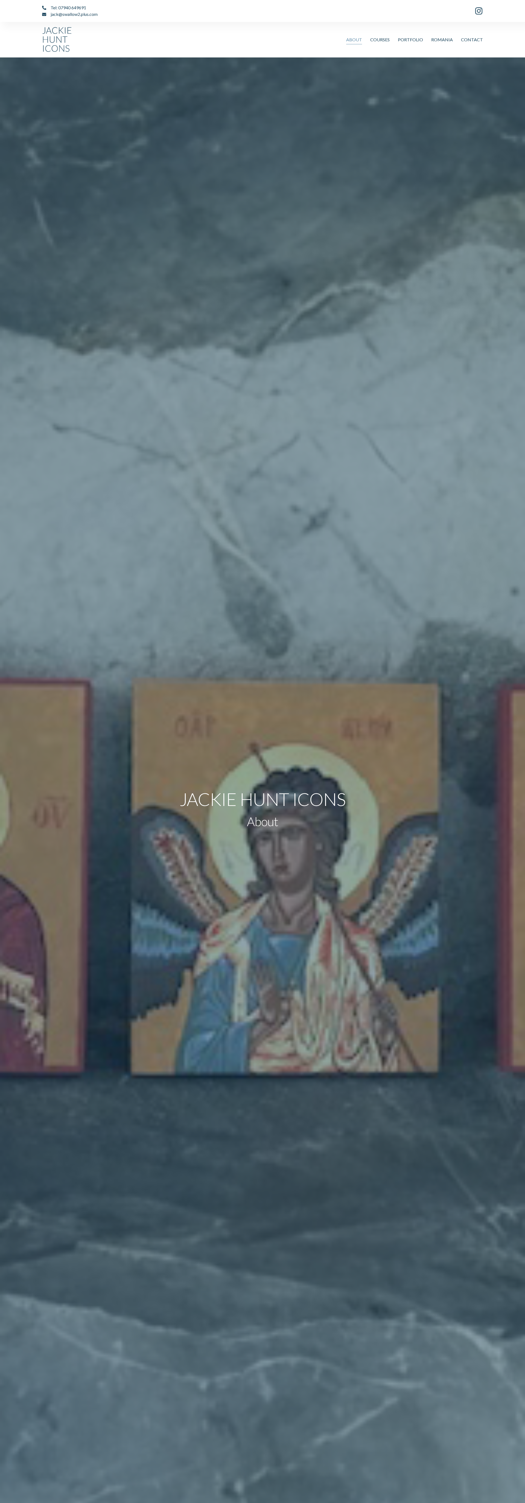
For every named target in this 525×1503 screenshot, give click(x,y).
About (354, 39)
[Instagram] (479, 11)
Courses (380, 39)
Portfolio (410, 39)
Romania (442, 39)
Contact (472, 39)
